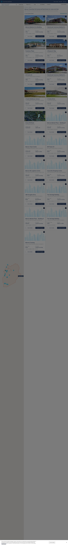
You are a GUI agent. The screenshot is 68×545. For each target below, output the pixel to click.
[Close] (67, 542)
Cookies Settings (52, 542)
